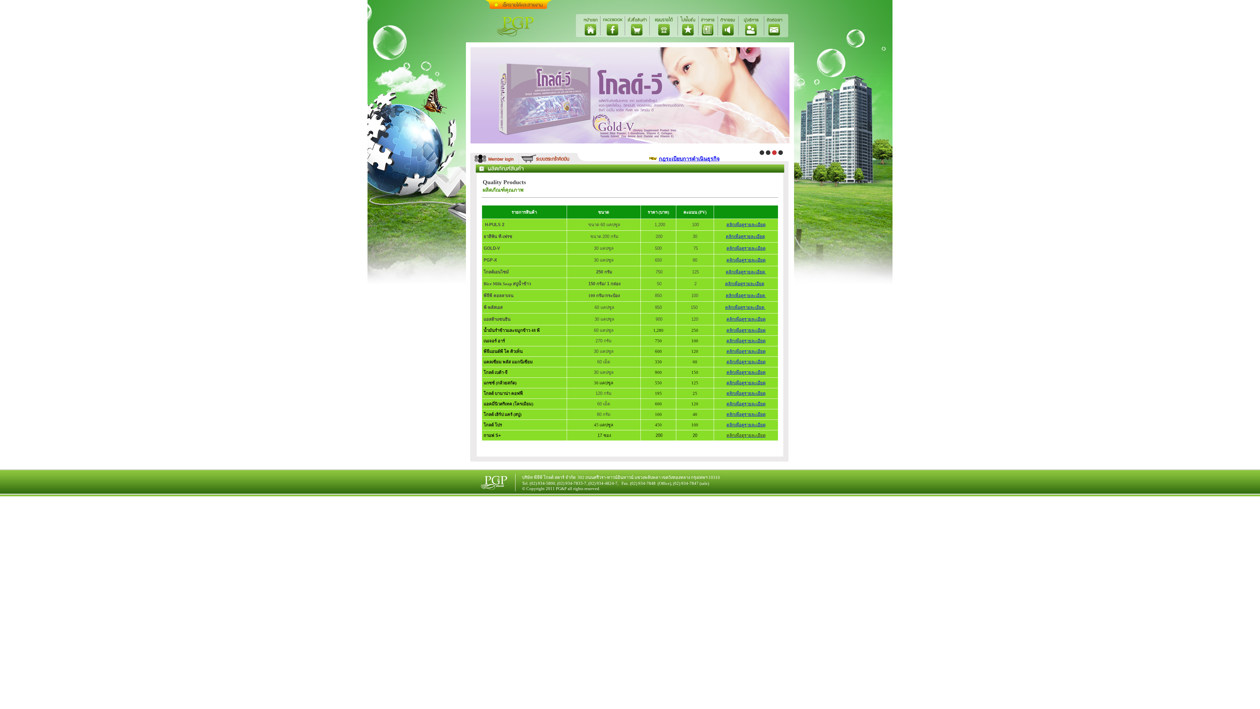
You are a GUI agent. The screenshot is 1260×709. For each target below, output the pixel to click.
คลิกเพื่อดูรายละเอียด (746, 224)
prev (460, 92)
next (800, 92)
